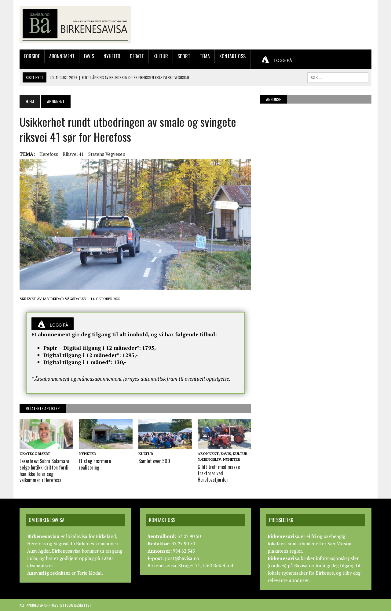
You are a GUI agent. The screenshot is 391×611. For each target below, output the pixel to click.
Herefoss (48, 154)
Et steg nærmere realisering (95, 464)
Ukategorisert (35, 453)
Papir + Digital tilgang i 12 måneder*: (92, 347)
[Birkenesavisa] (75, 24)
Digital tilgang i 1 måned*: (77, 362)
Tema (205, 56)
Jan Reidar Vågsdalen (64, 298)
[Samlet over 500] (165, 444)
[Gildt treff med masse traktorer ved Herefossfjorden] (224, 444)
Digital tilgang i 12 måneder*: (82, 355)
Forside (32, 56)
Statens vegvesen (106, 154)
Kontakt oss (232, 56)
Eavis (89, 56)
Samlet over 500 (154, 461)
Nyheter (112, 56)
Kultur (160, 56)
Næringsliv (209, 459)
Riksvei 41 (73, 154)
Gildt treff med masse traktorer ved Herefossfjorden (219, 473)
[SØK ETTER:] (337, 76)
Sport (183, 56)
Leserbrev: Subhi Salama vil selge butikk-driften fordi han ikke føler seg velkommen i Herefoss (45, 470)
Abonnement (62, 56)
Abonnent (208, 453)
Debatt (137, 56)
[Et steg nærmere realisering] (105, 444)
